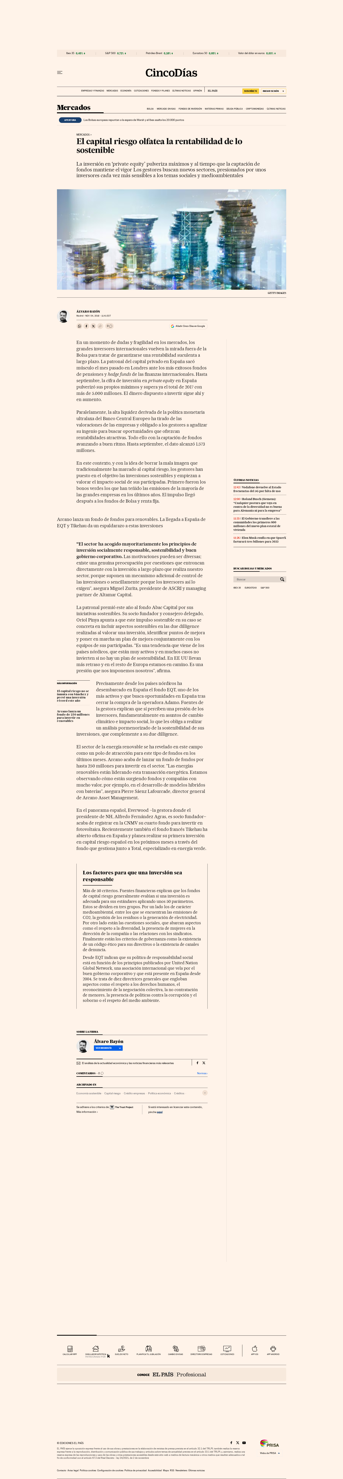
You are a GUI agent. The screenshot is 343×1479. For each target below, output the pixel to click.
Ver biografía (104, 1048)
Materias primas (214, 109)
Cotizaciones (141, 90)
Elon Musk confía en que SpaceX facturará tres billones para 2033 (259, 539)
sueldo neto (121, 1354)
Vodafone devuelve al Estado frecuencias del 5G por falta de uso (257, 489)
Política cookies (88, 1470)
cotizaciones (227, 1354)
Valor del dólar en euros (251, 53)
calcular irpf (70, 1354)
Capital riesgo (112, 1093)
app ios (254, 1354)
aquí (160, 1112)
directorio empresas (201, 1354)
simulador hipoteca (95, 1354)
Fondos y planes (160, 90)
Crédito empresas (134, 1093)
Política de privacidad (135, 1470)
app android (273, 1354)
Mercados (112, 90)
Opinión (197, 90)
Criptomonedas (255, 109)
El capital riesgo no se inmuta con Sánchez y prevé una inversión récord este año (73, 696)
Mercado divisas (166, 109)
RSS (172, 1470)
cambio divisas (175, 1354)
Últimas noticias (181, 90)
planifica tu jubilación (149, 1354)
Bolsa (150, 109)
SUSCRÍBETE (250, 91)
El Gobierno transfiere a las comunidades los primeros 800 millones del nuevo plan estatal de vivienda (256, 524)
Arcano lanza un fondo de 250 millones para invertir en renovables (73, 716)
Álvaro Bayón (88, 311)
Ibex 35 (70, 53)
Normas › (202, 1073)
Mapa (166, 1470)
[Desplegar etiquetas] (205, 1092)
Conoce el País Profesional (171, 1374)
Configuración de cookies (110, 1470)
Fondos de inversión (190, 109)
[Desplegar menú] (60, 72)
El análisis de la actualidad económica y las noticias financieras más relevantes (128, 1063)
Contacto (61, 1470)
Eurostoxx (251, 588)
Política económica (159, 1093)
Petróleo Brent (154, 53)
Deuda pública (234, 109)
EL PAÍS (210, 89)
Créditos (179, 1093)
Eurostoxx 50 (200, 53)
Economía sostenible (88, 1093)
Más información (86, 1111)
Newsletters (181, 1470)
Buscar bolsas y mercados (252, 568)
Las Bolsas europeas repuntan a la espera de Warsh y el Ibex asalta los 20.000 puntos (134, 119)
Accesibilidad (155, 1470)
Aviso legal (73, 1470)
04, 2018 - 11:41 (98, 316)
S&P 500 (110, 53)
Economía (125, 90)
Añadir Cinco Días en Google (190, 326)
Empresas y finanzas (92, 90)
